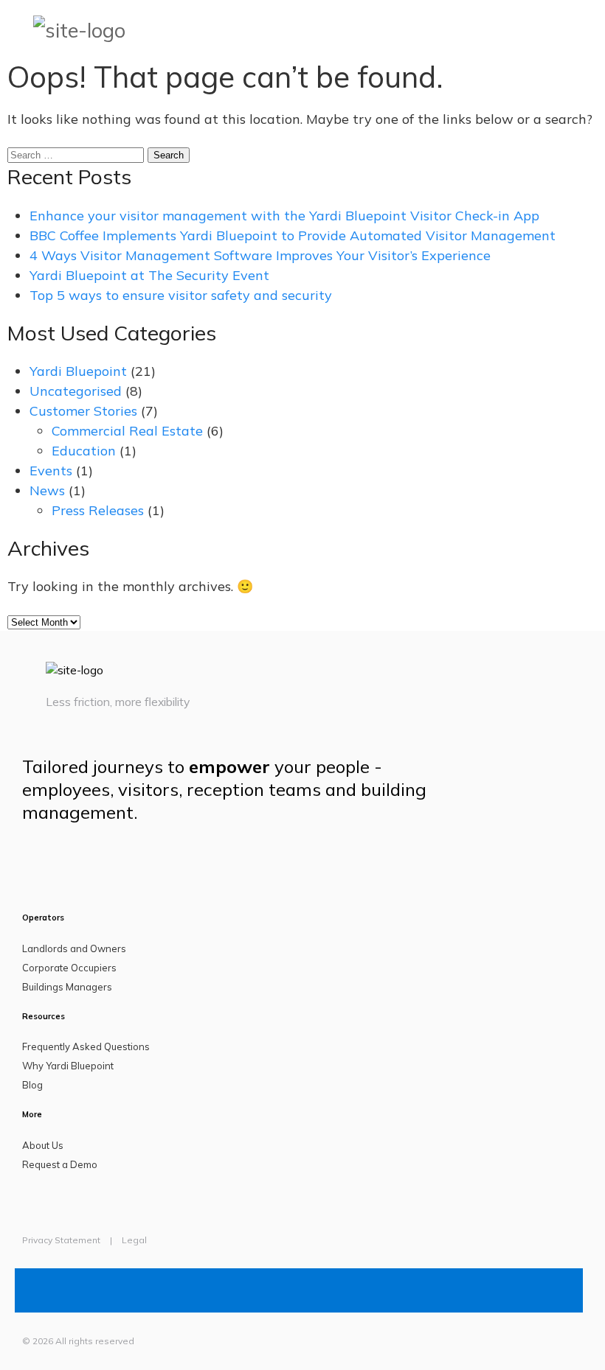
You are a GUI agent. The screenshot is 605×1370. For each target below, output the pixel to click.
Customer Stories (83, 410)
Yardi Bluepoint (78, 371)
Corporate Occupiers (69, 968)
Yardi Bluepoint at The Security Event (149, 275)
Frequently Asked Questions (86, 1046)
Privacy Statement (61, 1239)
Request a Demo (59, 1164)
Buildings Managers (67, 987)
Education (84, 450)
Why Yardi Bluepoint (68, 1066)
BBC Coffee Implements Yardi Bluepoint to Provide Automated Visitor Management (293, 235)
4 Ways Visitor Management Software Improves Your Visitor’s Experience (260, 255)
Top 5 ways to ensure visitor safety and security (181, 295)
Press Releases (98, 510)
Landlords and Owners (74, 948)
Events (51, 470)
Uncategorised (76, 390)
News (47, 490)
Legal (134, 1239)
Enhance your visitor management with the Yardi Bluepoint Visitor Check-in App (284, 215)
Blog (32, 1085)
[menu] (594, 29)
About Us (42, 1145)
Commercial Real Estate (127, 430)
